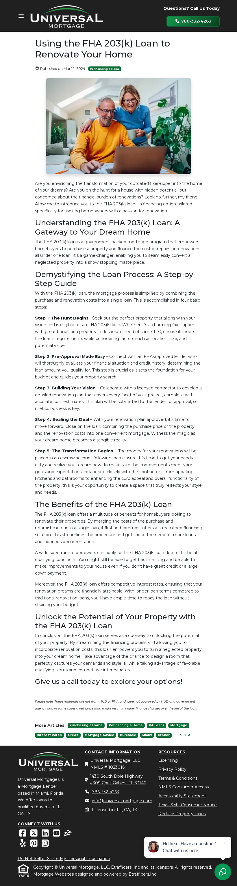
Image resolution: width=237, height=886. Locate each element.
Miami (147, 735)
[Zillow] (68, 834)
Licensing (168, 760)
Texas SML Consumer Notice (187, 804)
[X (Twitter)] (34, 834)
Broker (164, 735)
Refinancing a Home (105, 68)
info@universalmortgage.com (122, 800)
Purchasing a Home (86, 725)
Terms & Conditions (177, 778)
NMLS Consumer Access (183, 787)
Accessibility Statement (182, 795)
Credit (73, 735)
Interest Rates (49, 735)
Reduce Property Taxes (182, 813)
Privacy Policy (172, 769)
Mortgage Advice (99, 735)
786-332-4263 (195, 21)
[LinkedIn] (45, 834)
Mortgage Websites (54, 874)
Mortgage (178, 725)
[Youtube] (57, 834)
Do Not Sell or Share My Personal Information (64, 858)
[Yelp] (23, 844)
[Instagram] (45, 844)
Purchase (128, 735)
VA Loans (156, 725)
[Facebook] (23, 834)
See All (187, 735)
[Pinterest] (34, 844)
